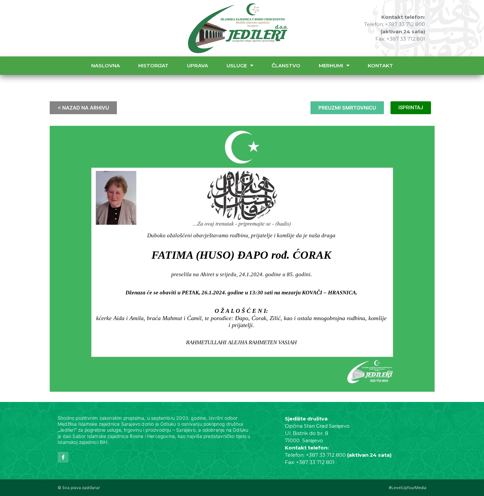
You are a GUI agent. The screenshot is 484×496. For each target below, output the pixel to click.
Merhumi (331, 65)
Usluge (237, 65)
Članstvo (286, 65)
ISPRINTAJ (410, 108)
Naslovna (105, 65)
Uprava (197, 65)
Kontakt (380, 65)
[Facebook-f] (63, 457)
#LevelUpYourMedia (407, 487)
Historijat (153, 65)
